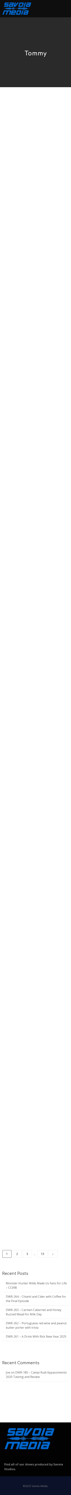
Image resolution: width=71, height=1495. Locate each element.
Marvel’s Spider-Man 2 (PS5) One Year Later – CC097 (30, 248)
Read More (14, 190)
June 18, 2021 (15, 374)
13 (42, 1254)
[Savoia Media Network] (16, 8)
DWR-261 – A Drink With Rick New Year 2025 (36, 1337)
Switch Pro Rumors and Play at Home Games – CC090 (31, 1032)
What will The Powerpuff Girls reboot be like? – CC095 (32, 481)
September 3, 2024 (17, 259)
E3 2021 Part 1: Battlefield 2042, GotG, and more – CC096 (31, 362)
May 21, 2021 (14, 605)
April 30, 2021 (15, 821)
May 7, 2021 (14, 713)
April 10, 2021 (15, 1043)
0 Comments (44, 139)
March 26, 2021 (16, 1156)
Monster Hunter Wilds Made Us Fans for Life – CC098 (31, 125)
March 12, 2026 (16, 136)
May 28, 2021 (14, 492)
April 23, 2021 (15, 929)
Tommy (36, 136)
